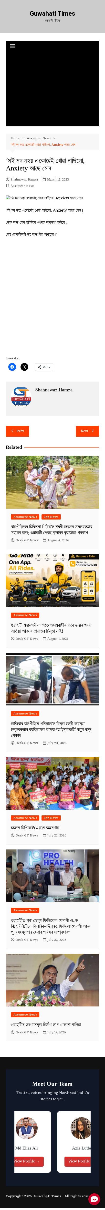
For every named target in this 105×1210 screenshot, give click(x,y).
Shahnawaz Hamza (24, 179)
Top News (51, 517)
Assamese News (22, 186)
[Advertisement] (52, 89)
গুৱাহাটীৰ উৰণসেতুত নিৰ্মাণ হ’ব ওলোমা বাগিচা (46, 1024)
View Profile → (20, 1161)
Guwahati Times (52, 13)
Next (84, 431)
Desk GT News (27, 540)
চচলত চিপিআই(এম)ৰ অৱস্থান (35, 827)
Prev (20, 431)
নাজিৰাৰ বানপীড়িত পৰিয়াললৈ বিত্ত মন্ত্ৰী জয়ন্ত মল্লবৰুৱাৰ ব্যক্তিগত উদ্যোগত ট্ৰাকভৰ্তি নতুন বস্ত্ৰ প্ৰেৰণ (51, 729)
